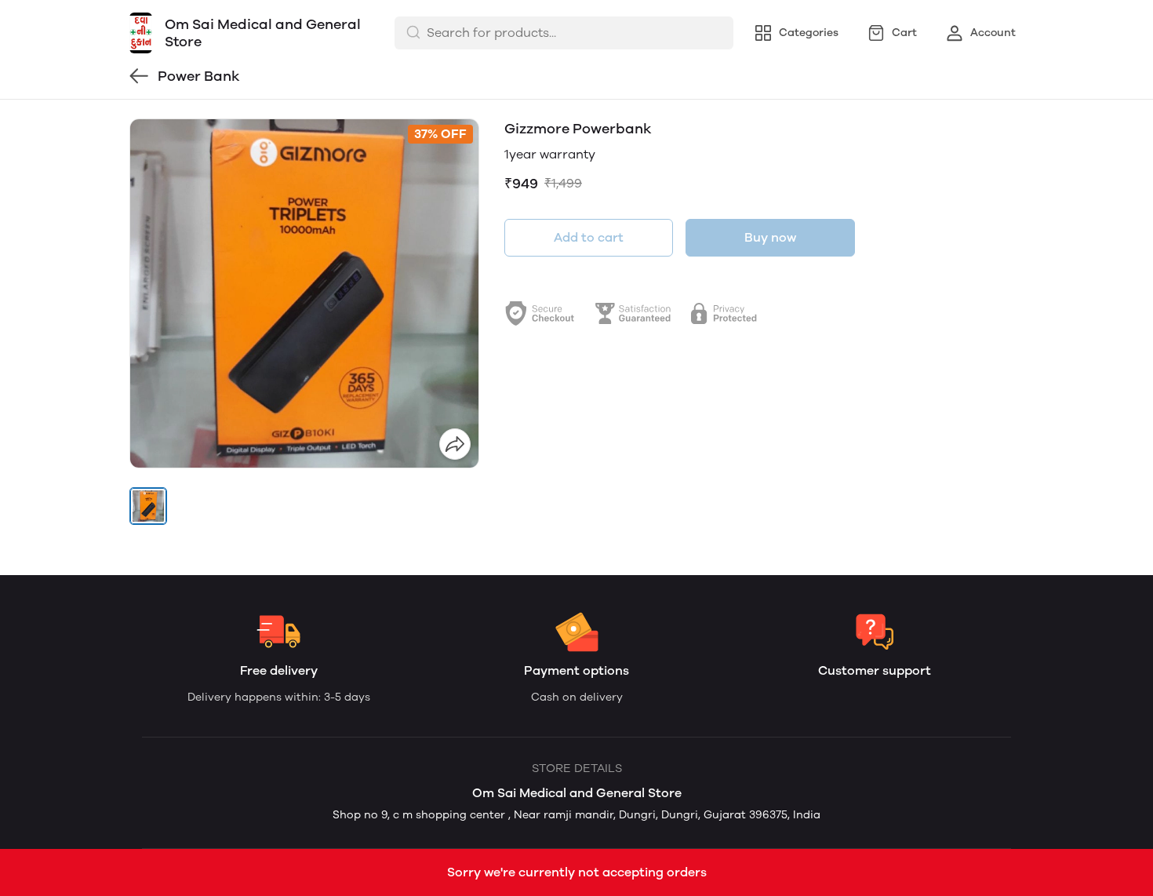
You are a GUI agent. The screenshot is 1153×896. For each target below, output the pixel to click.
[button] (148, 506)
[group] (304, 293)
